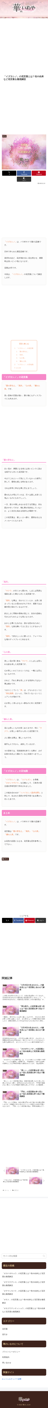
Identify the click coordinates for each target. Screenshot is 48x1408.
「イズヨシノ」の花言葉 (24, 348)
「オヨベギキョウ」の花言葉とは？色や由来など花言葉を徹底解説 (23, 1275)
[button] (24, 179)
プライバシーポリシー (11, 1352)
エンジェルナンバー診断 (11, 1379)
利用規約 (5, 1357)
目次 (21, 344)
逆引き (6, 859)
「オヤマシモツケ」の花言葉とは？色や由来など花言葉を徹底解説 (23, 1292)
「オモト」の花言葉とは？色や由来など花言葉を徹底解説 (23, 1301)
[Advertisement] (24, 46)
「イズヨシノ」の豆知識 (24, 364)
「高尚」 (21, 355)
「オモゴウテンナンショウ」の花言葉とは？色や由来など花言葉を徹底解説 (23, 1310)
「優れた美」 (22, 361)
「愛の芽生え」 (23, 351)
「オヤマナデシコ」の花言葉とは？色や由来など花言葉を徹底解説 (23, 1283)
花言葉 (5, 1329)
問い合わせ (6, 1363)
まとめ (18, 368)
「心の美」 (22, 358)
